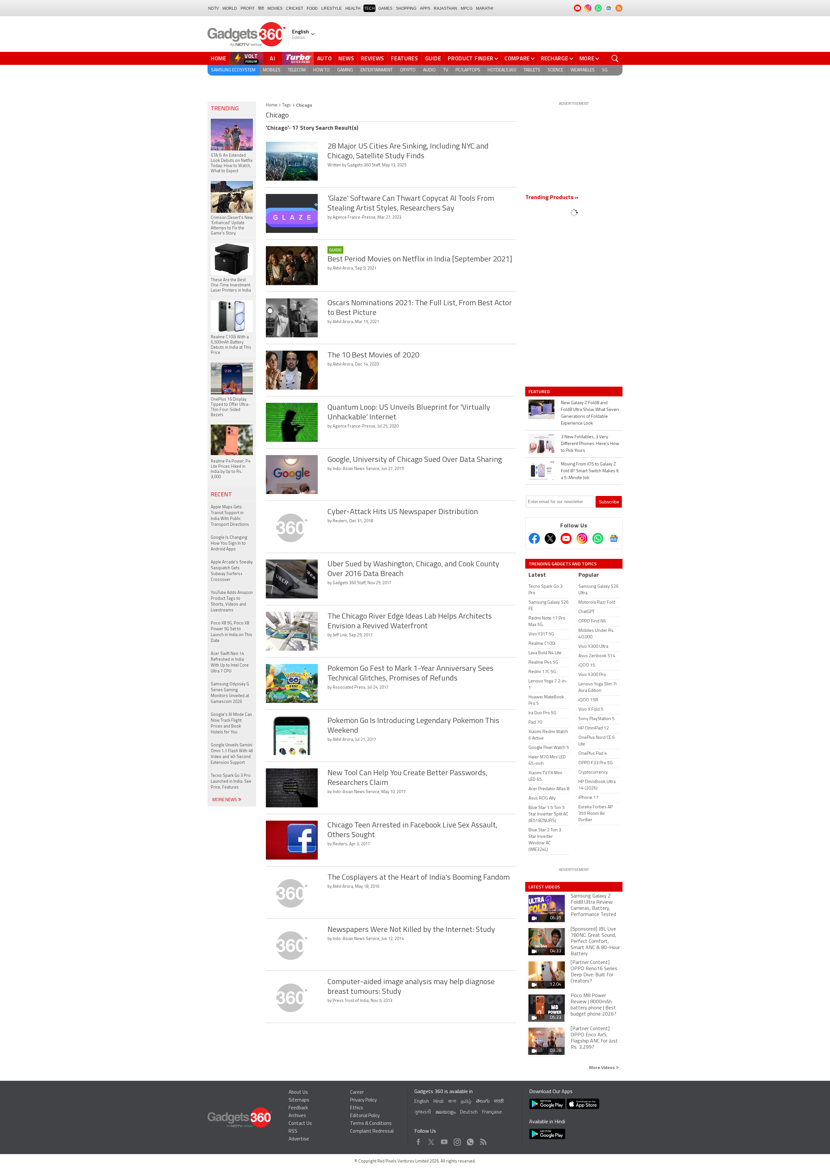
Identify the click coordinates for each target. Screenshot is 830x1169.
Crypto (408, 70)
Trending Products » (551, 198)
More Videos (602, 1067)
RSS (293, 1131)
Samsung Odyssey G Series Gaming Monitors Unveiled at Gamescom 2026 (230, 693)
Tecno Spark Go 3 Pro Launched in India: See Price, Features (231, 781)
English (421, 1101)
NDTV (213, 8)
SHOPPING (406, 8)
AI (273, 58)
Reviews (372, 58)
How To (321, 70)
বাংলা (452, 1101)
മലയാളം (445, 1112)
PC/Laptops (468, 70)
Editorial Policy (365, 1116)
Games (385, 8)
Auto (324, 58)
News (346, 58)
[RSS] (618, 8)
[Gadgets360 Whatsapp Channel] (597, 538)
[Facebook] (534, 538)
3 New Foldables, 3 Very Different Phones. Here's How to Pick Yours (590, 444)
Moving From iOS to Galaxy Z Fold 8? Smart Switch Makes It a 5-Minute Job (590, 471)
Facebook (418, 1140)
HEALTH (353, 8)
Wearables (583, 70)
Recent (221, 495)
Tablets (532, 70)
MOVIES (274, 8)
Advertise (299, 1139)
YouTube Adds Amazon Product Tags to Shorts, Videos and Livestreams (232, 601)
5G (605, 70)
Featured (539, 391)
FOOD (312, 8)
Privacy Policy (363, 1100)
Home (218, 58)
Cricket (294, 8)
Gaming (345, 70)
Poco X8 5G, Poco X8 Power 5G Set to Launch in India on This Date (231, 632)
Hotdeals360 (502, 70)
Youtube (444, 1140)
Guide (433, 58)
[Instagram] (581, 538)
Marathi (484, 8)
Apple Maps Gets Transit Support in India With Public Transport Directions (230, 516)
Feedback (298, 1108)
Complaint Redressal (372, 1131)
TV (445, 70)
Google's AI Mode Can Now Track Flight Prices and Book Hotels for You (231, 723)
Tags (286, 105)
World (229, 8)
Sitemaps (299, 1100)
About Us (298, 1092)
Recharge (554, 58)
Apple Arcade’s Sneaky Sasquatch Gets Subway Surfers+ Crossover (232, 571)
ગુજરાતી (422, 1112)
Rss (482, 1140)
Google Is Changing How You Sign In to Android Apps (229, 543)
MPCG (466, 8)
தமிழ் (466, 1101)
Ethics (356, 1108)
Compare (517, 58)
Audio (429, 70)
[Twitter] (550, 538)
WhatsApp (470, 1140)
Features (404, 58)
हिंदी (261, 8)
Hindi (438, 1101)
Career (357, 1092)
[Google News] (613, 538)
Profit (248, 8)
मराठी (499, 1101)
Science (555, 70)
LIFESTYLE (331, 8)
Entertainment (377, 70)
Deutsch (469, 1112)
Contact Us (300, 1123)
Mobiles (271, 70)
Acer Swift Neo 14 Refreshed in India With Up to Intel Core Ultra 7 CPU (230, 662)
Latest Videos (544, 887)
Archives (297, 1116)
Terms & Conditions (371, 1123)
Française (492, 1112)
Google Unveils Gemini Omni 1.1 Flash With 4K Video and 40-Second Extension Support (232, 754)
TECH (369, 8)
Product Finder (470, 58)
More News (225, 800)
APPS (425, 8)
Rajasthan (445, 8)
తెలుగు (483, 1101)
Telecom (297, 70)
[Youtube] (566, 538)
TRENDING (225, 109)
